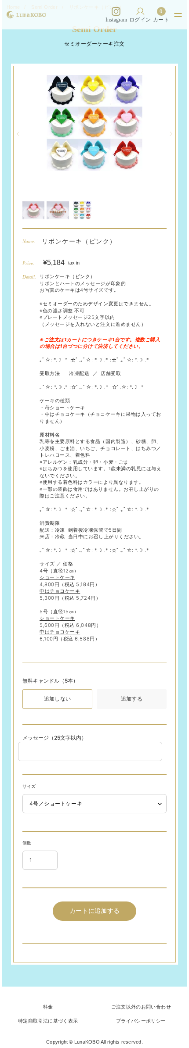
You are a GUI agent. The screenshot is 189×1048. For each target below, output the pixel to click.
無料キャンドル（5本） (50, 680)
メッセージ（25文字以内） (54, 737)
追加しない (57, 698)
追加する (132, 698)
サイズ (29, 786)
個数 (26, 843)
